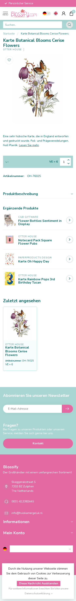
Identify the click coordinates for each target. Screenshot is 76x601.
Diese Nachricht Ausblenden (38, 583)
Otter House (12, 50)
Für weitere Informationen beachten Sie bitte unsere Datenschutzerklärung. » (38, 591)
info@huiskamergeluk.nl (27, 513)
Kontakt (38, 443)
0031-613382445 (23, 501)
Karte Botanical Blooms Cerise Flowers (45, 34)
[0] (71, 13)
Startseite (9, 34)
